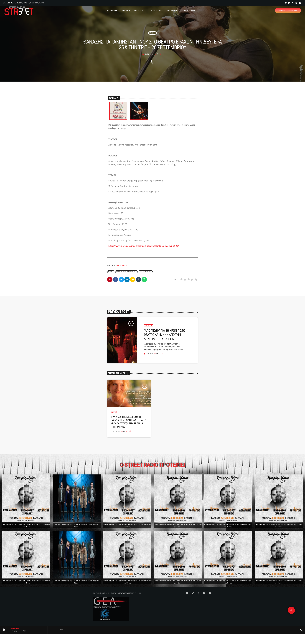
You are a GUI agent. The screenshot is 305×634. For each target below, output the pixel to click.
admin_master (121, 266)
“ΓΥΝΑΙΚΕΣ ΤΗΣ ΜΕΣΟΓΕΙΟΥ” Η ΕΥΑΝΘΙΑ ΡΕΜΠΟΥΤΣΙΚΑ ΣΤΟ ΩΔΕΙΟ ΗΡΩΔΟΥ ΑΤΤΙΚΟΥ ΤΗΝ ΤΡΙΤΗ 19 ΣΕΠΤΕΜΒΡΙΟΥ (128, 422)
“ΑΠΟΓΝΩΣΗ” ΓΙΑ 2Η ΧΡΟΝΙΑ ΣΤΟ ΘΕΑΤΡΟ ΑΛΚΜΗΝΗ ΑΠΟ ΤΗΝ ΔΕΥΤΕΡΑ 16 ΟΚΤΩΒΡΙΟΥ (164, 335)
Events (152, 33)
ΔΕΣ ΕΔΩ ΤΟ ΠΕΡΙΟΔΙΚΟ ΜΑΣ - (23, 3)
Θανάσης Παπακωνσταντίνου (126, 271)
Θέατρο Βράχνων (146, 271)
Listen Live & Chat (288, 10)
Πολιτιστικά (148, 325)
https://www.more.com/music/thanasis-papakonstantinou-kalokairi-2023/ (143, 246)
